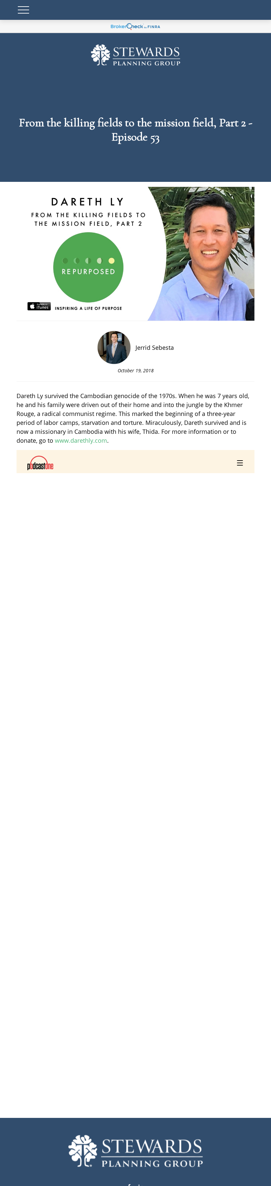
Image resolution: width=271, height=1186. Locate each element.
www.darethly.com (81, 440)
